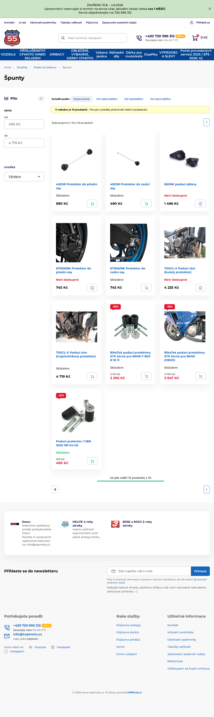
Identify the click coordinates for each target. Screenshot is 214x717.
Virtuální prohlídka (180, 632)
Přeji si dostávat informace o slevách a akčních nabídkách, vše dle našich (157, 581)
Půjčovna (92, 22)
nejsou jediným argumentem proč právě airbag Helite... (87, 533)
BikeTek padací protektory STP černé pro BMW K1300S (184, 356)
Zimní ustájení (126, 654)
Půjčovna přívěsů (128, 639)
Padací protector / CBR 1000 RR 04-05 (73, 443)
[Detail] (200, 203)
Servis (120, 646)
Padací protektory (45, 67)
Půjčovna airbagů (128, 625)
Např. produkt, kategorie (85, 38)
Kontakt (9, 22)
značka (9, 167)
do (6, 135)
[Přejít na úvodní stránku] (12, 38)
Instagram (17, 651)
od (6, 117)
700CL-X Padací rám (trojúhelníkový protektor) (76, 354)
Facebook (63, 647)
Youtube (40, 647)
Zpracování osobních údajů (119, 22)
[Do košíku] (92, 203)
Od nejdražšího (133, 98)
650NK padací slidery (180, 184)
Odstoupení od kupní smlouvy (188, 668)
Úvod (7, 67)
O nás (22, 22)
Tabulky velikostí (71, 22)
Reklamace (175, 661)
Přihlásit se (203, 22)
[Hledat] (63, 38)
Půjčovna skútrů (127, 632)
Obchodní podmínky (43, 22)
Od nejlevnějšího (106, 98)
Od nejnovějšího (160, 98)
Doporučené (81, 98)
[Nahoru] (55, 489)
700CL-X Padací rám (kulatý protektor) (179, 270)
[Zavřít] (210, 9)
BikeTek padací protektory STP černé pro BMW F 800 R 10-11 (130, 356)
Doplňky (22, 67)
